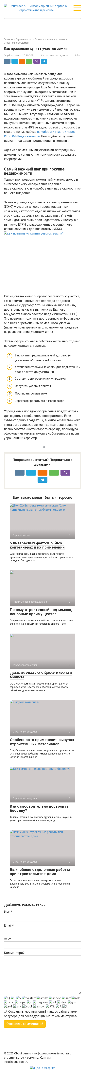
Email (9, 925)
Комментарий (14, 953)
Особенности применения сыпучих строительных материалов (42, 741)
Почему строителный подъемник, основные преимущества (41, 611)
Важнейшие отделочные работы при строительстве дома (40, 871)
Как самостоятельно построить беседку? (39, 808)
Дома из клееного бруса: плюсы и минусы (41, 675)
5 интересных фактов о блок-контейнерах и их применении (37, 545)
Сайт (7, 939)
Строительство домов (54, 55)
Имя (8, 912)
